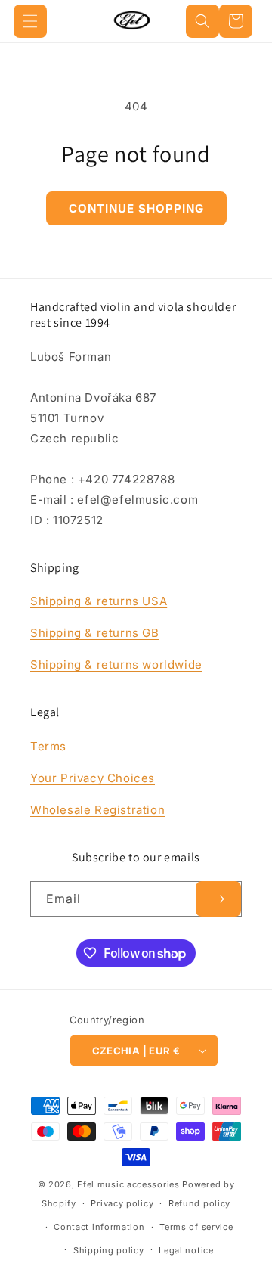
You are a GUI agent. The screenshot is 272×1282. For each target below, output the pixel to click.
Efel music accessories (128, 1184)
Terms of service (196, 1226)
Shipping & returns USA (98, 601)
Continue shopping (136, 208)
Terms (48, 746)
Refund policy (199, 1203)
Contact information (99, 1226)
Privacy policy (122, 1203)
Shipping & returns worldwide (116, 664)
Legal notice (186, 1250)
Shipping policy (108, 1250)
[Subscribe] (218, 899)
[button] (30, 21)
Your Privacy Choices (92, 778)
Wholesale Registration (97, 809)
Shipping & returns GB (94, 632)
